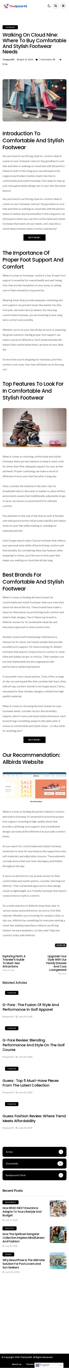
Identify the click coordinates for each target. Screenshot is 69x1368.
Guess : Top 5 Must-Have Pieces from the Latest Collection (31, 1083)
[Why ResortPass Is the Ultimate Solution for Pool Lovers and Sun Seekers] (58, 1260)
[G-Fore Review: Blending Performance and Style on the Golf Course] (34, 1029)
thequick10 (9, 59)
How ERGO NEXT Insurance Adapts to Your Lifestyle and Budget (22, 1211)
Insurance (10, 1202)
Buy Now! (34, 237)
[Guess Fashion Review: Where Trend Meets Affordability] (34, 1105)
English (44, 1365)
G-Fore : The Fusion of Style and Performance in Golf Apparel (31, 1007)
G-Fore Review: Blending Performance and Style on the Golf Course (33, 1045)
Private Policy (33, 1364)
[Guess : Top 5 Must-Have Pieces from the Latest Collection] (34, 1069)
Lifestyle (9, 1228)
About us (16, 1364)
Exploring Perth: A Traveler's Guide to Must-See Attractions (14, 963)
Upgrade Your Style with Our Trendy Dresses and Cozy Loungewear (56, 965)
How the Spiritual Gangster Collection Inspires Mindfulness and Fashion (23, 1237)
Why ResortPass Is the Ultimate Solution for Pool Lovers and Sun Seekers (24, 1263)
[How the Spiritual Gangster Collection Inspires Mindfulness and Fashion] (58, 1234)
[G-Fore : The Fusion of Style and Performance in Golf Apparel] (34, 993)
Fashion (10, 27)
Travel (8, 1254)
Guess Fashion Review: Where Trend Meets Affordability (34, 1118)
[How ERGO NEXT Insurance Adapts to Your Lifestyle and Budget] (58, 1208)
